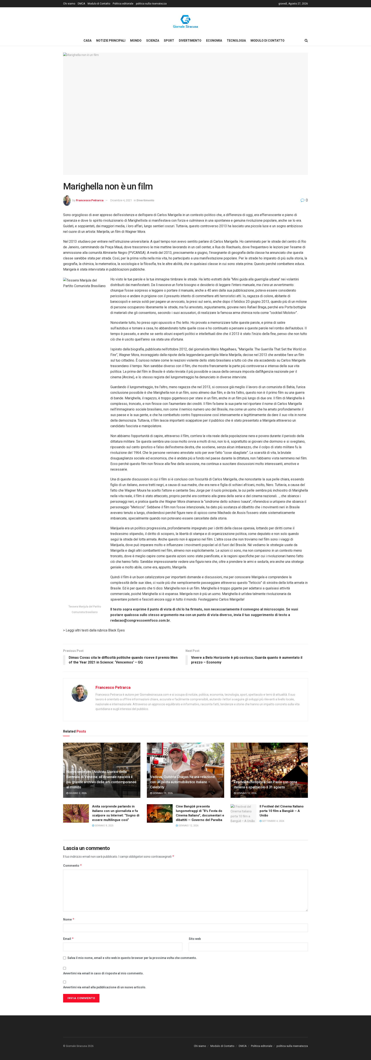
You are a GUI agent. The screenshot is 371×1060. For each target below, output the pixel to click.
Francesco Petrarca (89, 200)
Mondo (135, 40)
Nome (69, 919)
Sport (169, 40)
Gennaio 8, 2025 (103, 825)
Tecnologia (236, 40)
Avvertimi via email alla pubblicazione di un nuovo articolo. (104, 987)
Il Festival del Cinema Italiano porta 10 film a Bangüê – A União (282, 810)
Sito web (195, 938)
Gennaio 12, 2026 (246, 793)
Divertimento (190, 40)
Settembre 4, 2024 (273, 821)
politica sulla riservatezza (151, 3)
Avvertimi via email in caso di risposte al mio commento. (103, 973)
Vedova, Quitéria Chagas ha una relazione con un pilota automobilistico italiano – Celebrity (182, 782)
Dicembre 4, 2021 (121, 200)
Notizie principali (110, 40)
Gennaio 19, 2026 (162, 793)
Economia (214, 40)
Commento (72, 865)
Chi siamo (69, 3)
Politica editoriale (123, 3)
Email (68, 939)
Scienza (152, 40)
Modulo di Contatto (99, 3)
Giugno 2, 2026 (77, 793)
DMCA (81, 3)
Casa (87, 40)
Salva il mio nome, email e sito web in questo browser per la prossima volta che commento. (132, 958)
